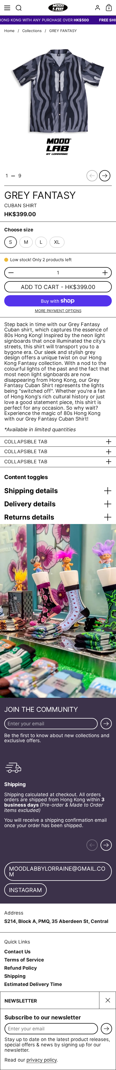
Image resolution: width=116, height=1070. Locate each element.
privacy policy (41, 1060)
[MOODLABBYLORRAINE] (58, 7)
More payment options (58, 311)
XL (57, 242)
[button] (18, 7)
